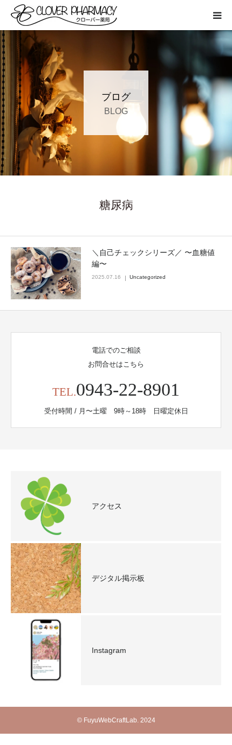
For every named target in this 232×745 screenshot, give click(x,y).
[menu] (217, 15)
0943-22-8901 (128, 389)
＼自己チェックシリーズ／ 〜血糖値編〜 (153, 258)
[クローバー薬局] (64, 15)
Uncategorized (147, 277)
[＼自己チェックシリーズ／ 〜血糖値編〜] (46, 273)
